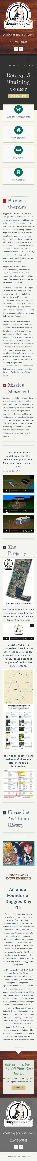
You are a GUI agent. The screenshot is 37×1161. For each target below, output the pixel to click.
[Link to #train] (18, 150)
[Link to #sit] (18, 130)
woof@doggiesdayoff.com (18, 34)
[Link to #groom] (18, 172)
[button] (18, 203)
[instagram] (21, 49)
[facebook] (16, 49)
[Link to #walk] (18, 109)
